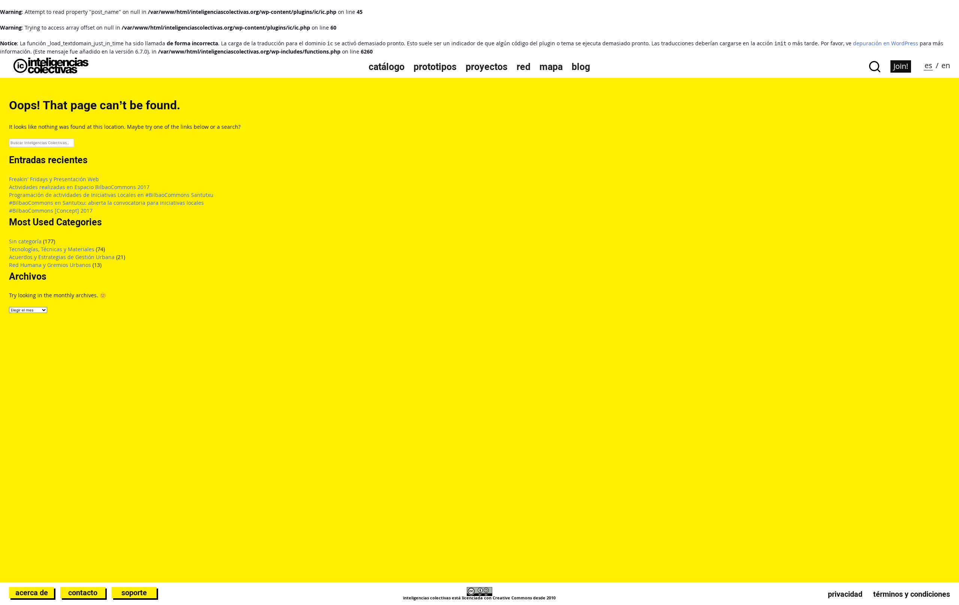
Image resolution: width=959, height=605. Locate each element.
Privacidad (845, 594)
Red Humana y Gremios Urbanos (50, 264)
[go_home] (50, 71)
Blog (581, 66)
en (945, 65)
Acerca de (31, 592)
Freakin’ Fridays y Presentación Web (54, 179)
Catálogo (387, 66)
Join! (900, 66)
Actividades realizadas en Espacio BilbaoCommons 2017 (79, 187)
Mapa (551, 66)
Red (523, 66)
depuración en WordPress (885, 43)
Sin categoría (25, 241)
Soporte (134, 592)
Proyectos (487, 66)
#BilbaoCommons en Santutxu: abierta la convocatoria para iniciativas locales (106, 202)
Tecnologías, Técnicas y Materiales (51, 249)
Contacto (82, 592)
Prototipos (435, 66)
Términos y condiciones (911, 594)
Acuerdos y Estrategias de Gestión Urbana (62, 257)
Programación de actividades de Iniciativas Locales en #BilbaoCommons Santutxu (111, 194)
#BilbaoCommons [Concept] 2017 (51, 210)
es (928, 65)
